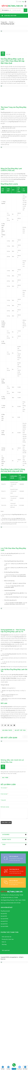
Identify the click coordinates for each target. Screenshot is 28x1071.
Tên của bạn (4, 787)
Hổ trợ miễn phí (13, 880)
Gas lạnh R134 (4, 921)
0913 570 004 (17, 902)
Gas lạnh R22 (4, 913)
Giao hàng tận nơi (14, 869)
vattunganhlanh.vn (13, 957)
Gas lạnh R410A (4, 918)
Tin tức (11, 22)
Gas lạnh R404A (4, 926)
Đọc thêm (5, 777)
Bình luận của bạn (5, 806)
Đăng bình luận (6, 822)
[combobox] (6, 10)
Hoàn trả (4, 941)
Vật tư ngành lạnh (6, 950)
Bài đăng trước (7, 730)
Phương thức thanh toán (8, 939)
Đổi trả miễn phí (13, 856)
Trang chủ (4, 22)
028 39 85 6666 (9, 902)
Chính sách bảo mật (6, 936)
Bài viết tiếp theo (20, 730)
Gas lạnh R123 (4, 923)
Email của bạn (4, 794)
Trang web (3, 800)
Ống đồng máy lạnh (5, 911)
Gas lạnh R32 (4, 916)
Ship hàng (4, 944)
